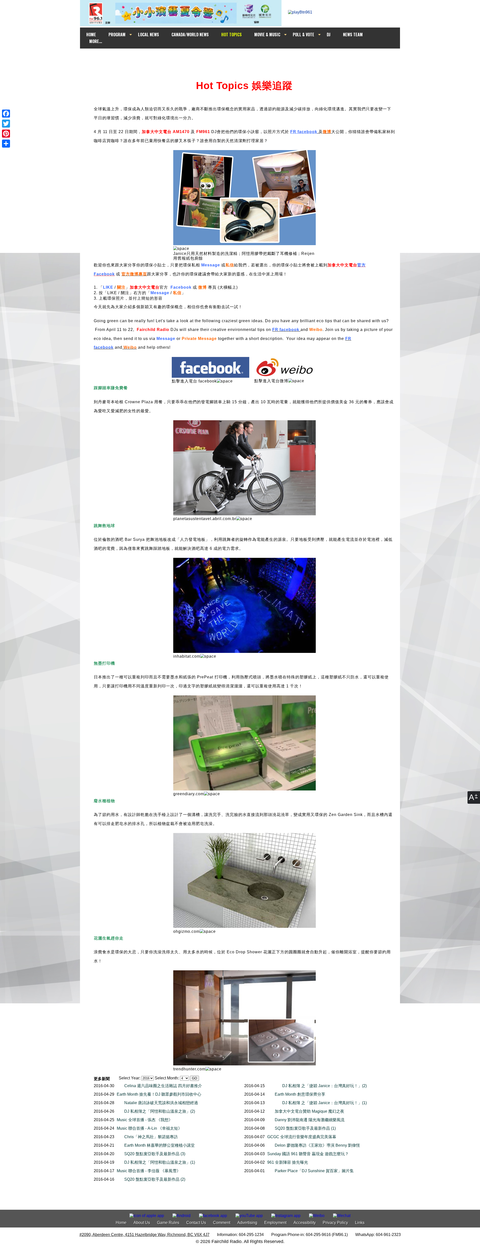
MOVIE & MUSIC (267, 35)
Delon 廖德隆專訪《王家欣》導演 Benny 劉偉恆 (317, 1145)
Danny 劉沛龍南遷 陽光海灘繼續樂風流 (309, 1120)
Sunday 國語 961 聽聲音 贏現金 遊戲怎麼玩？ (308, 1154)
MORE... (95, 41)
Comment (221, 1222)
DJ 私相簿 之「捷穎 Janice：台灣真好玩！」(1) (324, 1103)
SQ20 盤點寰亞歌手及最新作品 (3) (154, 1154)
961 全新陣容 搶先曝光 (287, 1162)
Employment (275, 1222)
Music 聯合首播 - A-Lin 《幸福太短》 (149, 1128)
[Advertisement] (245, 58)
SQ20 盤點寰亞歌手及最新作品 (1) (305, 1128)
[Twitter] (6, 124)
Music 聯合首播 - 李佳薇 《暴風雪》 (148, 1171)
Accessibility (305, 1222)
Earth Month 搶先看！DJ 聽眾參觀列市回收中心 (159, 1094)
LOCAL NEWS (148, 35)
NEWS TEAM (353, 35)
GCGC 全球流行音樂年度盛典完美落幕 (301, 1137)
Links (359, 1222)
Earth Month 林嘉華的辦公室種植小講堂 (159, 1145)
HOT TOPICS (231, 35)
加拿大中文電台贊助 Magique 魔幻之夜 (309, 1111)
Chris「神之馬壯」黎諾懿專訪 (151, 1137)
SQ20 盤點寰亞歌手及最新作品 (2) (154, 1179)
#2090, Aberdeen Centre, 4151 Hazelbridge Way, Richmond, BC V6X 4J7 (145, 1234)
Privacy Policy (335, 1222)
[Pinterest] (6, 134)
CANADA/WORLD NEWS (190, 35)
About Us (142, 1222)
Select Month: (167, 1078)
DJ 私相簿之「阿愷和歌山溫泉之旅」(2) (159, 1111)
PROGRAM (117, 35)
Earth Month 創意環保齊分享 (300, 1094)
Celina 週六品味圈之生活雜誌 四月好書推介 (163, 1086)
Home (121, 1222)
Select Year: (129, 1078)
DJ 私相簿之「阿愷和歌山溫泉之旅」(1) (159, 1162)
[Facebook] (6, 114)
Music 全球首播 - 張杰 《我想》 (144, 1120)
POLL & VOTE (303, 35)
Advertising (247, 1222)
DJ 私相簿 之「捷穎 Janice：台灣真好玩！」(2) (324, 1086)
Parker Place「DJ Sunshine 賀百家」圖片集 (314, 1171)
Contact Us (196, 1222)
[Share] (6, 144)
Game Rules (168, 1222)
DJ (328, 35)
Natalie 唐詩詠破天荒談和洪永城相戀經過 (161, 1103)
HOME (91, 35)
